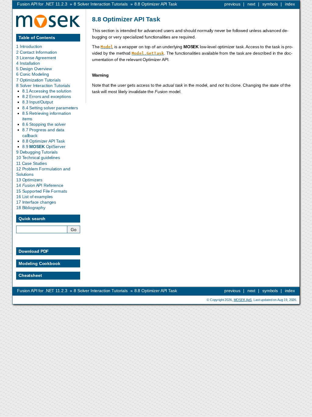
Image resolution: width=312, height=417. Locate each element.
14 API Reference (39, 185)
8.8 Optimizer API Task (43, 141)
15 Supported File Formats (41, 191)
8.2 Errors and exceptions (46, 96)
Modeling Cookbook (39, 263)
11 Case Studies (31, 163)
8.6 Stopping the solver (44, 124)
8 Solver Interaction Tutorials (43, 85)
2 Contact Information (36, 52)
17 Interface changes (36, 202)
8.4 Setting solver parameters (50, 107)
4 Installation (28, 63)
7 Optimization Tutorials (38, 80)
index (290, 4)
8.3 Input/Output (37, 102)
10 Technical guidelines (38, 157)
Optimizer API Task (155, 4)
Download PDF (34, 251)
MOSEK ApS (243, 300)
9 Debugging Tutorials (37, 152)
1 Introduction (29, 46)
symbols (270, 4)
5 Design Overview (34, 68)
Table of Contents (37, 37)
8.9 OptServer (43, 146)
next (251, 4)
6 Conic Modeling (32, 74)
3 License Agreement (36, 57)
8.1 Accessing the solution (46, 91)
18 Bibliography (30, 207)
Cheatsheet (30, 275)
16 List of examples (34, 196)
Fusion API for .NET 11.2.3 (42, 4)
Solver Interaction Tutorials (101, 4)
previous (232, 4)
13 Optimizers (29, 179)
